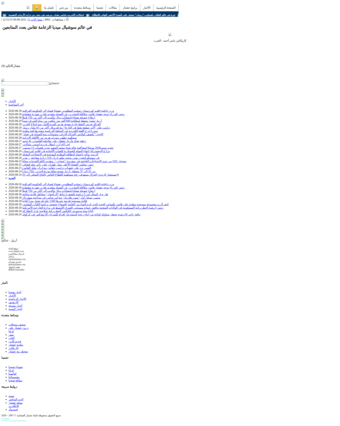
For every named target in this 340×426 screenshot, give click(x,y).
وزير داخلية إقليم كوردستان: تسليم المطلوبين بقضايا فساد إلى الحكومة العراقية (68, 110)
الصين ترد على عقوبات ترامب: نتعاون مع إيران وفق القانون (56, 167)
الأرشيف (13, 302)
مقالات (113, 7)
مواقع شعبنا (15, 380)
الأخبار (146, 7)
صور (11, 334)
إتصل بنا (48, 7)
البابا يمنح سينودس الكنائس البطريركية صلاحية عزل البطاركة (57, 211)
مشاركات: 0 (35, 19)
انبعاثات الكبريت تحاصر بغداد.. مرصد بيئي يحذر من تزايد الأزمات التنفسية (46, 14)
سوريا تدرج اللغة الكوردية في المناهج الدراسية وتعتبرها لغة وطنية (60, 130)
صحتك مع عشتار (18, 351)
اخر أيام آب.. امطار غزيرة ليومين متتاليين (46, 144)
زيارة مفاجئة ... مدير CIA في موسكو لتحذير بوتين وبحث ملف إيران (61, 157)
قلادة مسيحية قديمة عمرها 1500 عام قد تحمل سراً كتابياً (54, 200)
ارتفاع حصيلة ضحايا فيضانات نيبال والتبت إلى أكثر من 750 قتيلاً (58, 117)
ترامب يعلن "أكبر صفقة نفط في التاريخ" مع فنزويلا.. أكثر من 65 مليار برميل (66, 127)
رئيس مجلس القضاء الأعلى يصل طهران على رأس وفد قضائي (58, 164)
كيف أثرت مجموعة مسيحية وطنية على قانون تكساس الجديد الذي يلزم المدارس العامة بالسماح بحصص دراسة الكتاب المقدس (95, 204)
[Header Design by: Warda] (2, 3)
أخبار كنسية (15, 309)
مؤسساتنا (14, 377)
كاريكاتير (13, 348)
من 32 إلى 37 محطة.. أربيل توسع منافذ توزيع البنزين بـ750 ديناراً (58, 171)
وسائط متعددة (82, 7)
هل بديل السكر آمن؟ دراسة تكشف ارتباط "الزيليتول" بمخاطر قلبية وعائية (65, 194)
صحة (11, 396)
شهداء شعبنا (15, 367)
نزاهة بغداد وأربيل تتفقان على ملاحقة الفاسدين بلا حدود (54, 141)
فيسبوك (13, 409)
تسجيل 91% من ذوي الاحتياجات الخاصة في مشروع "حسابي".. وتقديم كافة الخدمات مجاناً (74, 161)
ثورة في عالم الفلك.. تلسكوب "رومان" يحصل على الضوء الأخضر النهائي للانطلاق (133, 14)
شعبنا (100, 7)
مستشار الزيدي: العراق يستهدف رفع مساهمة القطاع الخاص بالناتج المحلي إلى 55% (70, 174)
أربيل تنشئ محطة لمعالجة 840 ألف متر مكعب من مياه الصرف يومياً (62, 120)
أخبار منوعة (15, 305)
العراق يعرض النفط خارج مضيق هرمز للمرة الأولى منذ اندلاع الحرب (61, 124)
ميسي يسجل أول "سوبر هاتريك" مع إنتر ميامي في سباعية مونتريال (61, 197)
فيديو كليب (14, 341)
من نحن (63, 7)
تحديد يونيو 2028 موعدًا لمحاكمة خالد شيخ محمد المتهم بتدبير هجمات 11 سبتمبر (67, 147)
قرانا (11, 370)
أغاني (11, 338)
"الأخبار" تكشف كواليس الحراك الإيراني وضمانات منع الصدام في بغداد (62, 134)
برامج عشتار (130, 7)
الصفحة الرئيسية (165, 7)
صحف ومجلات (17, 324)
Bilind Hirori (14, 418)
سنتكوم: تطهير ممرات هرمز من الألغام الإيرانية (49, 137)
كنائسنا (12, 373)
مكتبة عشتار (15, 344)
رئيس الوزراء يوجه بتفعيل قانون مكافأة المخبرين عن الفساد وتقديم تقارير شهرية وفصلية (73, 114)
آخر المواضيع (16, 104)
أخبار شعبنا (14, 292)
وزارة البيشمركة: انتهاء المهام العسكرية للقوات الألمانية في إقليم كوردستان (66, 151)
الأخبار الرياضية (17, 298)
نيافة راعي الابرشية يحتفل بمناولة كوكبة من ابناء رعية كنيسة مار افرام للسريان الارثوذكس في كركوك (81, 214)
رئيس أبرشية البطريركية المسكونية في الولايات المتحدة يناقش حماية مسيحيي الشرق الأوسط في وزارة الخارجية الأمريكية (93, 207)
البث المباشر (15, 399)
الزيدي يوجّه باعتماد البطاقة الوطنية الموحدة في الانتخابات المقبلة (60, 154)
